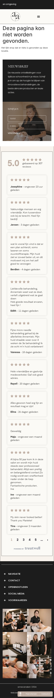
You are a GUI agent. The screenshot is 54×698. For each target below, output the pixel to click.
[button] (38, 16)
